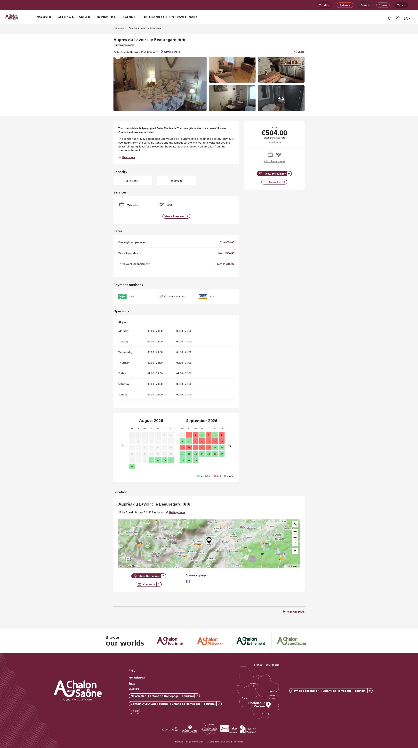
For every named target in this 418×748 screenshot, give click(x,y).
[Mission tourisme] (189, 728)
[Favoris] (398, 18)
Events (365, 5)
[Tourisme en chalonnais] (209, 728)
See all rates (274, 142)
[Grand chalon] (228, 728)
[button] (390, 18)
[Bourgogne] (170, 728)
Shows (383, 5)
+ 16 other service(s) (274, 161)
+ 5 (281, 98)
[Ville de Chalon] (248, 728)
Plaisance (344, 5)
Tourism (324, 5)
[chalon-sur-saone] (15, 17)
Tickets (401, 5)
